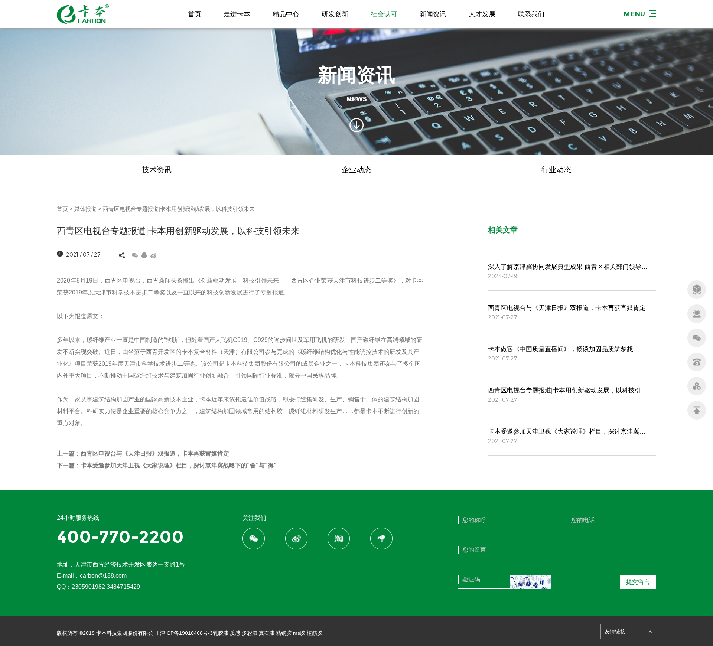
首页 (194, 14)
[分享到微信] (135, 255)
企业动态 (356, 170)
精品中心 (286, 14)
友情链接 (615, 631)
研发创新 (335, 14)
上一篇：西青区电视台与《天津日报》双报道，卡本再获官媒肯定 (143, 453)
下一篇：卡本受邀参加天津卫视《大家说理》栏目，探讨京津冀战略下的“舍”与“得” (167, 465)
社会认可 (384, 14)
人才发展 (482, 14)
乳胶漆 (220, 633)
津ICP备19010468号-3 (186, 633)
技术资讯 (157, 170)
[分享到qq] (144, 255)
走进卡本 (237, 14)
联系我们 (531, 14)
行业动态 (556, 170)
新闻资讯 (433, 14)
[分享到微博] (153, 255)
